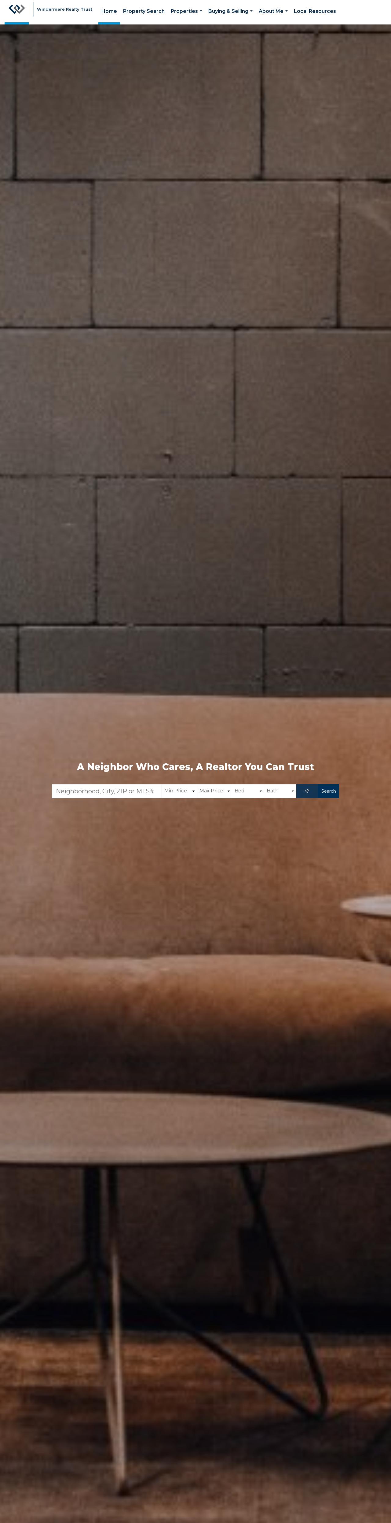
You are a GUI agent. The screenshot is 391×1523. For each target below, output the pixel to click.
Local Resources (315, 11)
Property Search (144, 11)
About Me (274, 16)
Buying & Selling (231, 16)
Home (109, 11)
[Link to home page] (17, 12)
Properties (188, 16)
